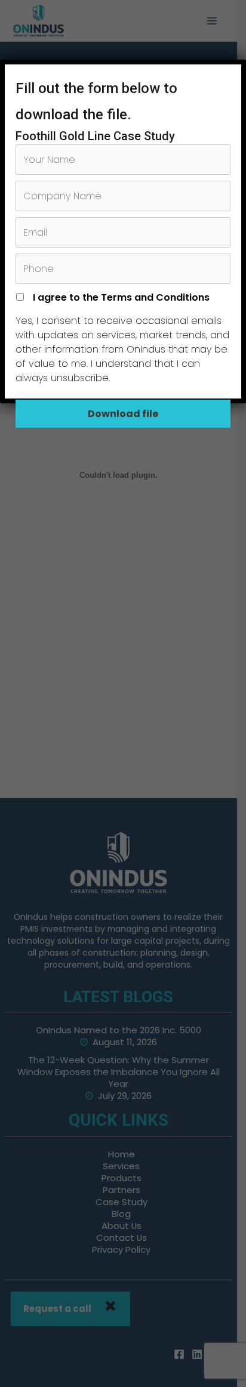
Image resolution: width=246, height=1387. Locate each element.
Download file (123, 414)
